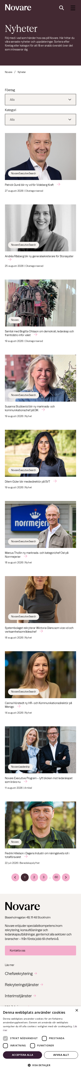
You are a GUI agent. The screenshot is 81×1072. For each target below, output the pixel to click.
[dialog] (40, 1039)
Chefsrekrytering (19, 973)
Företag (10, 90)
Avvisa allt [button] (61, 1055)
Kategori (10, 110)
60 (56, 877)
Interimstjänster (18, 995)
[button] (40, 1065)
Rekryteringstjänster (22, 984)
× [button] (76, 1010)
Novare (8, 72)
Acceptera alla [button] (22, 1055)
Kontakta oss (17, 950)
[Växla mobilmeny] (73, 8)
